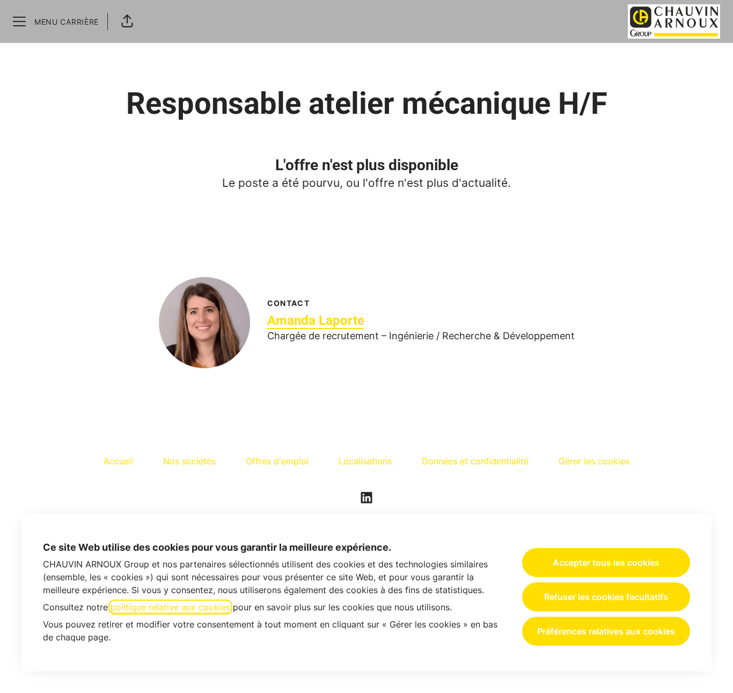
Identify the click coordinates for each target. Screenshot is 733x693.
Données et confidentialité (475, 461)
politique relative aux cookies (170, 607)
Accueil (118, 461)
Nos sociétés (189, 461)
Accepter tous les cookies (606, 562)
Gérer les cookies (594, 461)
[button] (127, 21)
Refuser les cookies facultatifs (606, 597)
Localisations (365, 461)
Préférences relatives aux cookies (606, 631)
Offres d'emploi (277, 461)
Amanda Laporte (315, 320)
